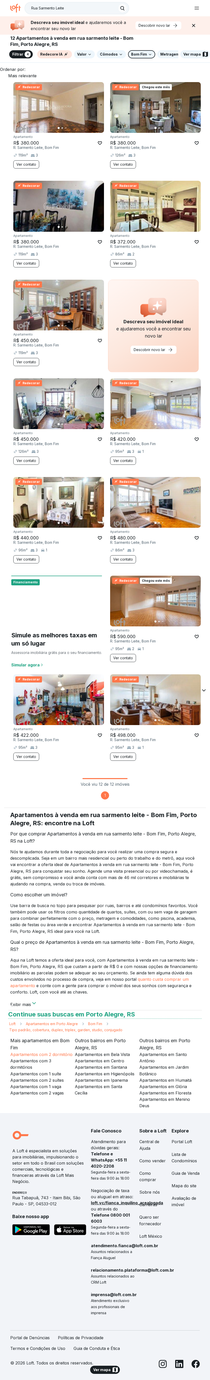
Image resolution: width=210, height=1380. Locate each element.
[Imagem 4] (69, 127)
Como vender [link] (152, 1160)
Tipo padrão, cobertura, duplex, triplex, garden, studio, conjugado (65, 1030)
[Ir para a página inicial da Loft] (17, 8)
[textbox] (77, 8)
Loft (12, 1024)
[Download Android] (31, 1230)
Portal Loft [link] (182, 1141)
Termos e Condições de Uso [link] (37, 1348)
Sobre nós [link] (149, 1192)
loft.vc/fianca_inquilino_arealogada (127, 1202)
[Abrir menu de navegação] (197, 8)
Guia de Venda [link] (186, 1173)
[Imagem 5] (73, 127)
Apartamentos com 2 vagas (37, 1092)
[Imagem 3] (65, 127)
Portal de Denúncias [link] (30, 1337)
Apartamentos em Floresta (165, 1092)
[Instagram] (163, 1365)
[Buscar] (122, 8)
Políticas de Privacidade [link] (80, 1337)
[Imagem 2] (62, 128)
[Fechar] (193, 25)
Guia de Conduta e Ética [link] (97, 1348)
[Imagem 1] (59, 128)
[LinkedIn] (179, 1365)
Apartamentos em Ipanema (101, 1080)
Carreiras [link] (148, 1204)
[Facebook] (196, 1365)
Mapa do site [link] (184, 1185)
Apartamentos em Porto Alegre (52, 1024)
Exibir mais (20, 1004)
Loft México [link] (150, 1236)
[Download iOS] (70, 1230)
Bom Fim (95, 1024)
